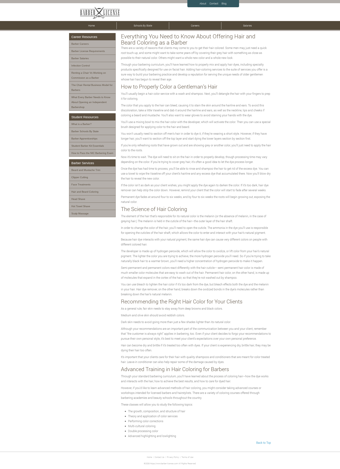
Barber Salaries (80, 58)
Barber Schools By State (85, 131)
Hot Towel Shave (80, 206)
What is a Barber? (81, 124)
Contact (213, 3)
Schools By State (143, 25)
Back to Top (263, 442)
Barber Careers (80, 43)
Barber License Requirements (88, 51)
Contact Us (159, 457)
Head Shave (78, 199)
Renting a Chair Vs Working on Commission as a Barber (88, 75)
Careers (195, 25)
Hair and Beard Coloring (84, 191)
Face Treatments (80, 184)
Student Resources (84, 117)
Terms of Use (187, 457)
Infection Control (80, 65)
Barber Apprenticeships (84, 138)
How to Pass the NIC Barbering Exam (92, 153)
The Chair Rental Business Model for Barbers (92, 87)
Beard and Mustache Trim (85, 170)
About (203, 3)
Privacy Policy (173, 457)
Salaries (247, 25)
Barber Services (82, 163)
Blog (224, 3)
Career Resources (84, 37)
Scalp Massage (80, 213)
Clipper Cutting (79, 177)
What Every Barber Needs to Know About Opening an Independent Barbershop (90, 102)
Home (91, 25)
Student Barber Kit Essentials (87, 145)
